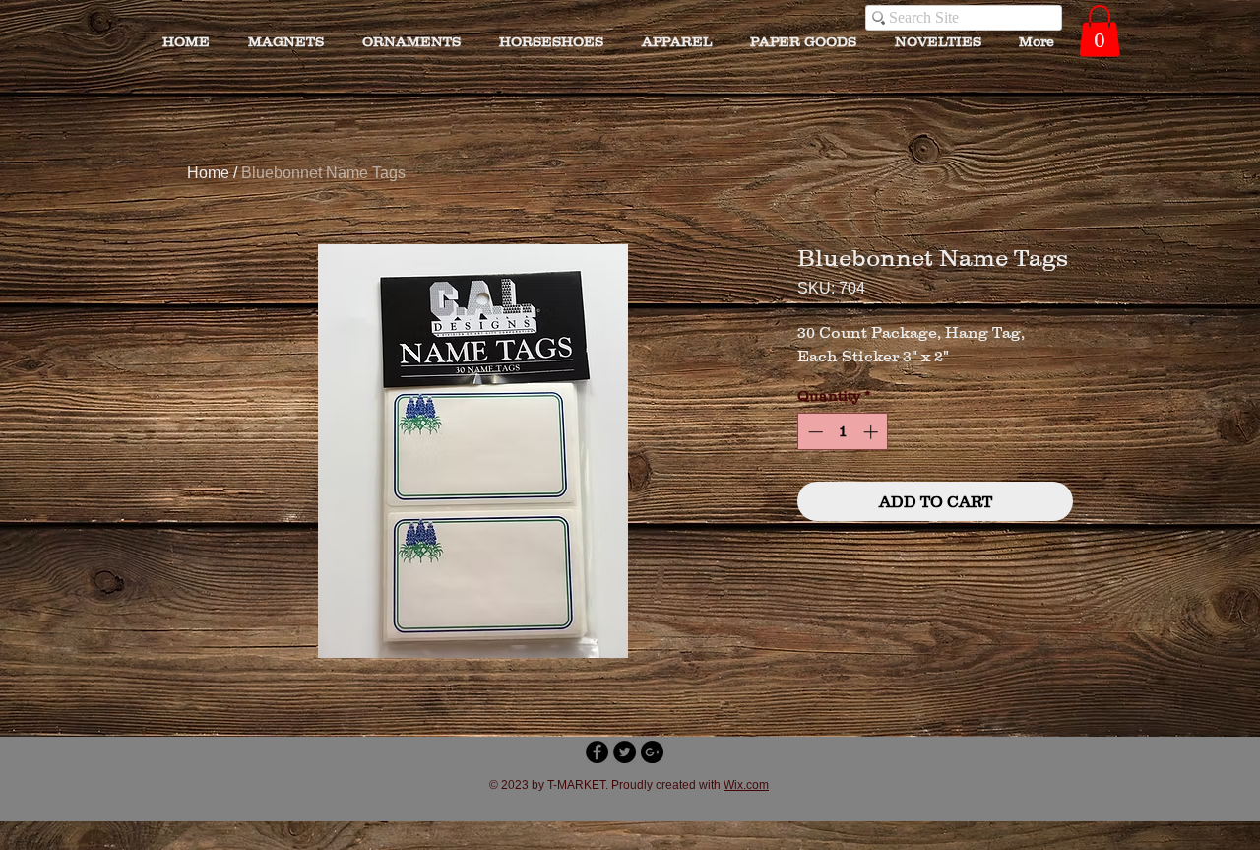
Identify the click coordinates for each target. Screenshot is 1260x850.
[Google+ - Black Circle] (652, 752)
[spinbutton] (843, 432)
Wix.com (746, 785)
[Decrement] (813, 432)
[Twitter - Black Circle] (624, 752)
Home (208, 172)
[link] (1099, 31)
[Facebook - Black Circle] (597, 752)
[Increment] (872, 432)
